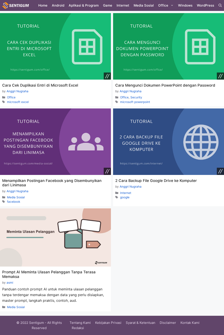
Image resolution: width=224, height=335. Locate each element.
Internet (123, 5)
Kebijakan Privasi (108, 323)
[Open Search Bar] (220, 5)
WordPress (205, 5)
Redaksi (78, 328)
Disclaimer (168, 323)
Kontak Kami (190, 323)
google (125, 197)
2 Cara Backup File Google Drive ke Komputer (156, 180)
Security (136, 97)
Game (107, 5)
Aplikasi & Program (84, 5)
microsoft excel (18, 102)
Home (42, 5)
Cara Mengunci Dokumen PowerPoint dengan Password (165, 85)
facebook (13, 201)
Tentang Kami (80, 323)
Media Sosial (144, 5)
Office (163, 5)
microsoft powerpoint (135, 102)
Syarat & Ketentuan (140, 323)
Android (58, 5)
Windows (185, 5)
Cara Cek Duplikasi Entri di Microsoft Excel (40, 85)
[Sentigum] (15, 5)
